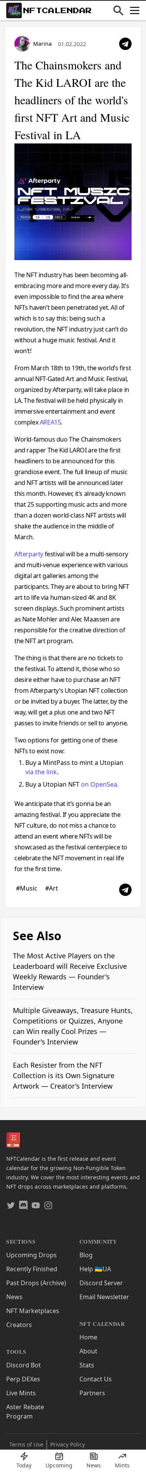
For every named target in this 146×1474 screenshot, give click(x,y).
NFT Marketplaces (32, 1311)
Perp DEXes (23, 1379)
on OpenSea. (100, 784)
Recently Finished (31, 1269)
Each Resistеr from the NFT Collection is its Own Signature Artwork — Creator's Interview (63, 1075)
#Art (51, 888)
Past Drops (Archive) (36, 1283)
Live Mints (21, 1393)
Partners (92, 1393)
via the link (41, 772)
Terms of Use (26, 1444)
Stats (86, 1365)
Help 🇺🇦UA (95, 1269)
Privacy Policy (67, 1444)
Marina (42, 43)
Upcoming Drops (31, 1255)
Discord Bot (23, 1365)
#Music (27, 888)
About (88, 1351)
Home (88, 1337)
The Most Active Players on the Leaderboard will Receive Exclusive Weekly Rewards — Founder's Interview (70, 971)
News (14, 1297)
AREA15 (50, 422)
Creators (19, 1324)
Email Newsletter (104, 1297)
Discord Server (101, 1283)
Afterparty (28, 554)
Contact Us (95, 1379)
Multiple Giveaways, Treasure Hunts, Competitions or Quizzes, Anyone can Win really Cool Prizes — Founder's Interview (73, 1026)
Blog (86, 1255)
